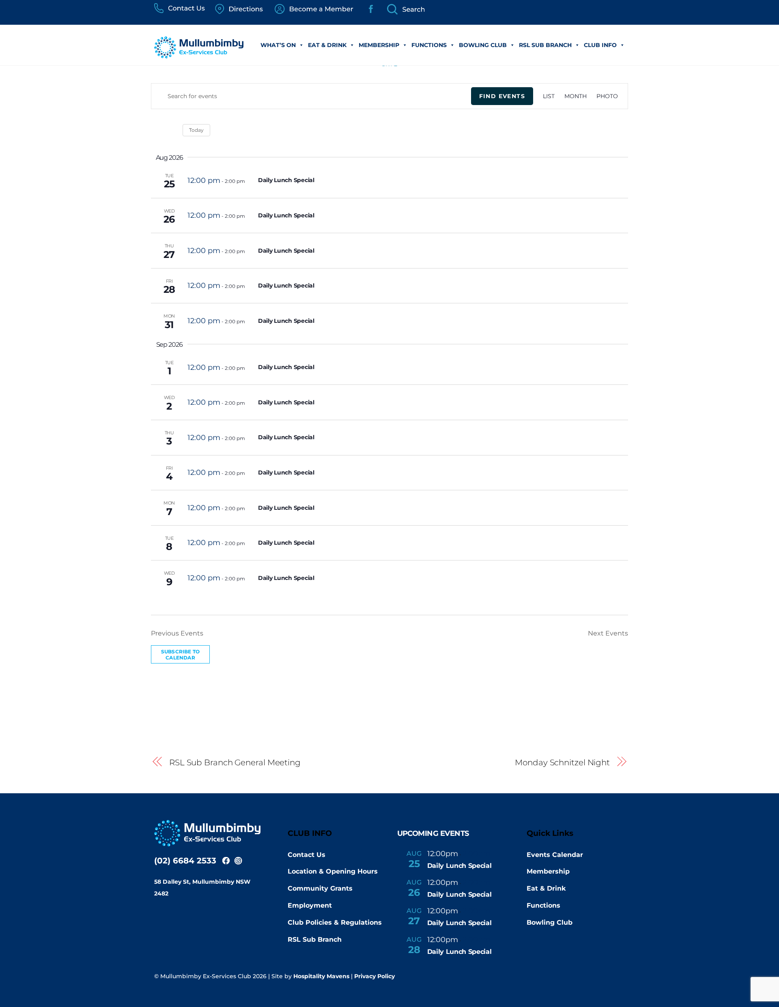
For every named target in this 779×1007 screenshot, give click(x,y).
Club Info (600, 45)
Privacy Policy (374, 976)
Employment (310, 905)
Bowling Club (483, 45)
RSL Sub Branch (545, 45)
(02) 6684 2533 (185, 860)
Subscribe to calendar (180, 654)
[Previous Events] (156, 130)
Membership (379, 45)
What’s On (278, 45)
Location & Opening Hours (333, 871)
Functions (429, 45)
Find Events (502, 96)
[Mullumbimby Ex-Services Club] (198, 54)
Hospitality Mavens (321, 976)
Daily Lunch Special (286, 180)
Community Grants (320, 888)
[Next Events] (171, 130)
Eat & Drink (327, 45)
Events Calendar (555, 855)
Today (196, 130)
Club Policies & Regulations (335, 922)
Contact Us (306, 855)
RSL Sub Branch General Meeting (235, 762)
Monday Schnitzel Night (562, 762)
